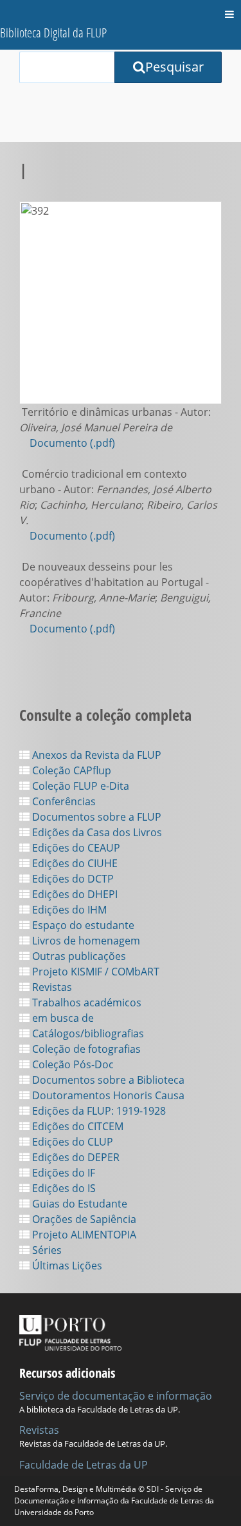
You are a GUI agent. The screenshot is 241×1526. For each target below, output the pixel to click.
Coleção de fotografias (85, 1049)
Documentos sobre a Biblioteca (107, 1080)
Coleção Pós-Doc (72, 1064)
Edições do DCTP (72, 879)
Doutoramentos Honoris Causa (107, 1095)
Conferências (63, 801)
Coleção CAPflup (70, 770)
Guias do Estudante (78, 1204)
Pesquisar (174, 66)
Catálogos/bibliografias (87, 1033)
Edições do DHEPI (74, 894)
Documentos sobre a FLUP (95, 817)
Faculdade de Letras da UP (83, 1465)
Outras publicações (78, 956)
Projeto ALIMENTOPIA (83, 1235)
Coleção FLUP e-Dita (79, 786)
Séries (46, 1250)
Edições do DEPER (75, 1157)
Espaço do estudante (82, 925)
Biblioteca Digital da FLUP (53, 32)
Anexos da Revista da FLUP (95, 755)
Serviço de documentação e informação (115, 1396)
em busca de (62, 1018)
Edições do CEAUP (75, 848)
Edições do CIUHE (74, 863)
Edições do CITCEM (76, 1126)
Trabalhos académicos (85, 1002)
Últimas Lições (66, 1265)
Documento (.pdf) (72, 443)
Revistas (51, 987)
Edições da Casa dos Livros (96, 832)
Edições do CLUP (71, 1142)
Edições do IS (63, 1188)
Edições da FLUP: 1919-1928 (98, 1111)
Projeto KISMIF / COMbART (94, 971)
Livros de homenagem (85, 941)
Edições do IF (62, 1173)
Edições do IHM (68, 910)
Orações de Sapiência (83, 1219)
